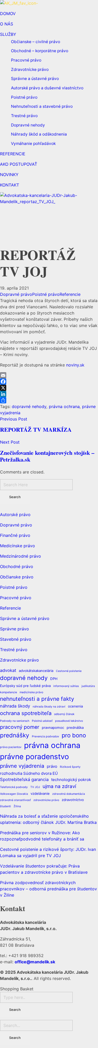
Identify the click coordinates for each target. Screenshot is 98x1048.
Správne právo (14, 628)
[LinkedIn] (49, 394)
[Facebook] (49, 381)
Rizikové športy (70, 767)
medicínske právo (31, 692)
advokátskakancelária (36, 671)
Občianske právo (16, 576)
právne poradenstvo (34, 756)
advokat (8, 670)
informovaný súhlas (66, 686)
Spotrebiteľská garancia (24, 779)
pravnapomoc (53, 727)
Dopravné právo (16, 294)
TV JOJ (35, 787)
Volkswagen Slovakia (14, 794)
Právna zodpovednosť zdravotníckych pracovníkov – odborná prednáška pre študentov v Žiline (48, 889)
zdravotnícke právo (46, 800)
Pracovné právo (15, 597)
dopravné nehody (29, 406)
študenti (5, 806)
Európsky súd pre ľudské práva (25, 686)
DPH (53, 679)
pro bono (74, 735)
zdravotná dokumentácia (68, 794)
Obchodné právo (16, 566)
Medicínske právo (17, 545)
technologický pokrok (71, 779)
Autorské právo (15, 514)
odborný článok (64, 714)
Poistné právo (46, 294)
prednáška (75, 727)
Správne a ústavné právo (24, 618)
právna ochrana (64, 406)
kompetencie (8, 692)
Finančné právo (15, 535)
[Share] (49, 400)
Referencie (70, 294)
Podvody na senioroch (14, 721)
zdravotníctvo (73, 800)
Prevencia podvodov (45, 736)
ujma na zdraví (59, 786)
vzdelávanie (40, 793)
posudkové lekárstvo (69, 721)
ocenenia (75, 706)
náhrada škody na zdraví (49, 706)
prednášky (14, 735)
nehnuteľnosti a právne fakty (37, 699)
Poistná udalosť (42, 721)
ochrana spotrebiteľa (25, 713)
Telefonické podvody (14, 787)
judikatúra (88, 686)
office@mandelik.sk (35, 961)
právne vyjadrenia (22, 766)
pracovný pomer (19, 727)
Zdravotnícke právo (19, 660)
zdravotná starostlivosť (15, 800)
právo (52, 766)
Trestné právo (13, 649)
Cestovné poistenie (69, 671)
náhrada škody (15, 706)
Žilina (17, 806)
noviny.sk (76, 365)
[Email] (49, 375)
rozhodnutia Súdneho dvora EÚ (29, 773)
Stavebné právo (15, 639)
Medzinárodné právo (20, 556)
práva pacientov (10, 747)
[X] (49, 388)
